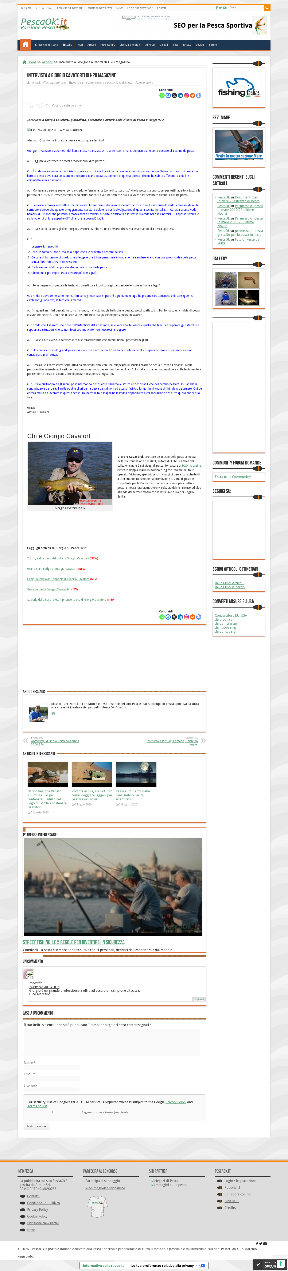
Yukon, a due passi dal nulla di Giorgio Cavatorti (58, 558)
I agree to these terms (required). (105, 1112)
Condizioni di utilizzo (43, 1203)
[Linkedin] (180, 95)
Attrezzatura (108, 44)
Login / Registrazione (140, 7)
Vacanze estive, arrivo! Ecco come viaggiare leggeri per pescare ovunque (92, 795)
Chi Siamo (26, 7)
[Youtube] (225, 8)
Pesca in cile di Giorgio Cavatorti (48, 589)
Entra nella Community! (233, 477)
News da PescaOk (106, 82)
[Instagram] (186, 95)
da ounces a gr (226, 632)
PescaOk (35, 82)
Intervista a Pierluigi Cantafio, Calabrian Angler (172, 741)
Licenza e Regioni (130, 44)
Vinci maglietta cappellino (105, 1188)
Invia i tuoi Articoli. (229, 583)
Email (29, 1074)
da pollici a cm (226, 624)
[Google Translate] (198, 95)
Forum (213, 44)
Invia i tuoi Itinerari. (230, 587)
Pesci (80, 44)
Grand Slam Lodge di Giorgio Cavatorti (52, 568)
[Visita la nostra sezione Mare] (239, 159)
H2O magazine (191, 465)
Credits (230, 1208)
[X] (174, 95)
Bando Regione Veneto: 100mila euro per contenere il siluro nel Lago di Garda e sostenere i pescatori (48, 799)
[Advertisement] (114, 658)
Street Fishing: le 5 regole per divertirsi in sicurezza (74, 942)
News (119, 7)
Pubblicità (232, 1188)
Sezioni (200, 44)
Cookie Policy (37, 1216)
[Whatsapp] (162, 95)
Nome (30, 1063)
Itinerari (150, 44)
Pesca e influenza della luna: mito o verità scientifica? (133, 795)
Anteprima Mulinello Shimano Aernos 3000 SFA (55, 741)
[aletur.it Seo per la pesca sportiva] (190, 33)
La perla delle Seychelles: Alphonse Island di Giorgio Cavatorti (66, 599)
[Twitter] (220, 8)
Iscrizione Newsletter (99, 7)
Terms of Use (37, 1106)
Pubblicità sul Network (69, 7)
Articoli (91, 44)
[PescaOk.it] (45, 27)
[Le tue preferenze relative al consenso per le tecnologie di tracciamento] (281, 1264)
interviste (88, 82)
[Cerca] (267, 8)
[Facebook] (217, 8)
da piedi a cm (225, 620)
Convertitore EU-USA (231, 616)
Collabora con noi (238, 1194)
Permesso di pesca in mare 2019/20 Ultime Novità (240, 210)
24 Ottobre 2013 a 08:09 (44, 987)
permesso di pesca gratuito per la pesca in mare (240, 233)
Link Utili (232, 1201)
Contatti (162, 7)
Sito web (30, 1085)
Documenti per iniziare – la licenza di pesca (238, 199)
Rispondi (199, 999)
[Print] (192, 95)
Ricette (187, 44)
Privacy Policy (176, 1102)
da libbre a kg (225, 628)
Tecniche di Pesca (47, 44)
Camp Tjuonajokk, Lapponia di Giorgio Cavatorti (58, 579)
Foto (176, 44)
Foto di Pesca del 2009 (238, 241)
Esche (68, 44)
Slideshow (125, 82)
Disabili (164, 44)
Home (31, 62)
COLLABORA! (43, 7)
